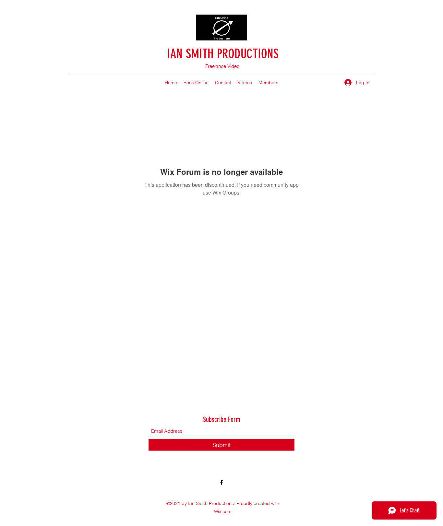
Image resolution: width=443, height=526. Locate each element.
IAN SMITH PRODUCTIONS (223, 54)
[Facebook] (221, 482)
